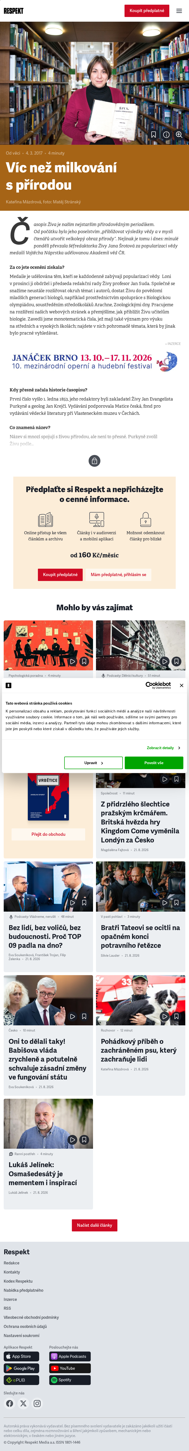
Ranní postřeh (25, 1154)
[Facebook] (10, 1408)
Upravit (90, 763)
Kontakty (12, 1272)
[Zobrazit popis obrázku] (166, 135)
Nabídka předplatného (23, 1290)
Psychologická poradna (26, 676)
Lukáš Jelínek (18, 1193)
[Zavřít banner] (181, 685)
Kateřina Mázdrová (23, 202)
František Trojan (47, 955)
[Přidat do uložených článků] (84, 661)
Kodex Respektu (18, 1281)
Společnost (109, 793)
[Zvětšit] (94, 83)
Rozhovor (108, 1030)
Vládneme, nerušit (43, 917)
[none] (179, 135)
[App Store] (21, 1356)
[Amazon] (21, 1380)
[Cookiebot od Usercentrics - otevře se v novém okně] (149, 685)
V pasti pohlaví (111, 917)
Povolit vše (153, 763)
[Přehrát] (72, 661)
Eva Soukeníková (21, 955)
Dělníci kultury (132, 676)
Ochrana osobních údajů (25, 1326)
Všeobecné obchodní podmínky (31, 1317)
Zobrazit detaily (160, 748)
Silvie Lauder (110, 956)
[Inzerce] (94, 362)
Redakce (11, 1263)
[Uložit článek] (153, 135)
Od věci (13, 153)
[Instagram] (37, 1408)
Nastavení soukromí (21, 1335)
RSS (7, 1308)
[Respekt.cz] (13, 11)
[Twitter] (23, 1408)
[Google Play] (21, 1368)
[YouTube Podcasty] (70, 1368)
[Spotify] (70, 1380)
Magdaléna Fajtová (115, 850)
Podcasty (113, 676)
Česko (13, 1030)
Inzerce (10, 1299)
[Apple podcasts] (70, 1356)
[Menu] (179, 11)
